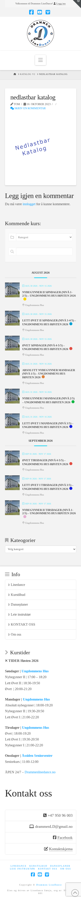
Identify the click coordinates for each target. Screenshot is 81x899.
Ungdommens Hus (35, 671)
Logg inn (61, 3)
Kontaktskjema (61, 849)
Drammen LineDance (49, 885)
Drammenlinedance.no (40, 772)
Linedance (18, 585)
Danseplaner (19, 604)
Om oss (16, 634)
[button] (40, 60)
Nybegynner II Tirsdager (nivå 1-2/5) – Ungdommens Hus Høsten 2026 (49, 511)
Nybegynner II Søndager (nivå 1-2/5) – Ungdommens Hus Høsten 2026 (49, 294)
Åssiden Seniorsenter (37, 755)
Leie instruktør (21, 614)
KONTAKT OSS (23, 624)
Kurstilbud (18, 595)
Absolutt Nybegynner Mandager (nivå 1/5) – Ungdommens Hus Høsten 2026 (48, 374)
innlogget (29, 204)
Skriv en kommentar (30, 108)
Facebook (65, 837)
